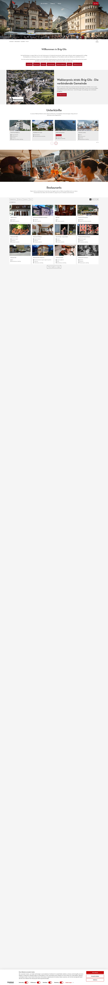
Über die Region (44, 3)
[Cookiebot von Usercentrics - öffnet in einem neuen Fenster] (10, 983)
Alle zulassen (95, 972)
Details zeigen (69, 982)
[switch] (38, 983)
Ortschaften (23, 41)
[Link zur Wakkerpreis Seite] (17, 99)
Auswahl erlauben (95, 976)
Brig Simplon (11, 41)
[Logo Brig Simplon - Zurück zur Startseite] (14, 3)
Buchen (59, 3)
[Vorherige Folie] (52, 143)
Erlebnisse (53, 3)
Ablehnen (95, 979)
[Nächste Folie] (56, 143)
